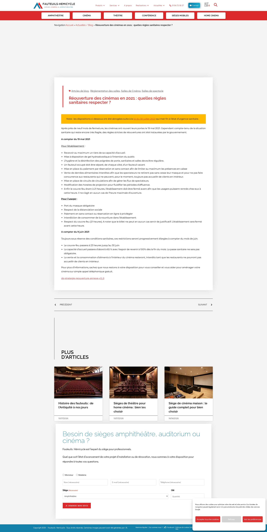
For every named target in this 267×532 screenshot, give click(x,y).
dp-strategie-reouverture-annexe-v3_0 (82, 278)
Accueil (69, 25)
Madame (82, 474)
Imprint (247, 526)
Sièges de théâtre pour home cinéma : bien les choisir (130, 407)
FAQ (176, 529)
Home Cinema (211, 15)
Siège (70, 490)
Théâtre (118, 15)
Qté (172, 490)
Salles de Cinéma (131, 91)
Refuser (231, 519)
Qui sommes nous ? (156, 527)
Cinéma (87, 15)
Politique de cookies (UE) (183, 527)
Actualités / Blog (84, 25)
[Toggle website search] (215, 5)
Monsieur (69, 474)
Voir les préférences (252, 519)
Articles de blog (80, 91)
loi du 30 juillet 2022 (144, 119)
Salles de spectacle (152, 91)
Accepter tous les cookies (208, 519)
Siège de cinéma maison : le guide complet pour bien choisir (188, 407)
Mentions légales (141, 527)
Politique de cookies (215, 526)
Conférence (149, 15)
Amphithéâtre (56, 15)
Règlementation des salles (105, 91)
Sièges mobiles (180, 15)
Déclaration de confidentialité (233, 526)
